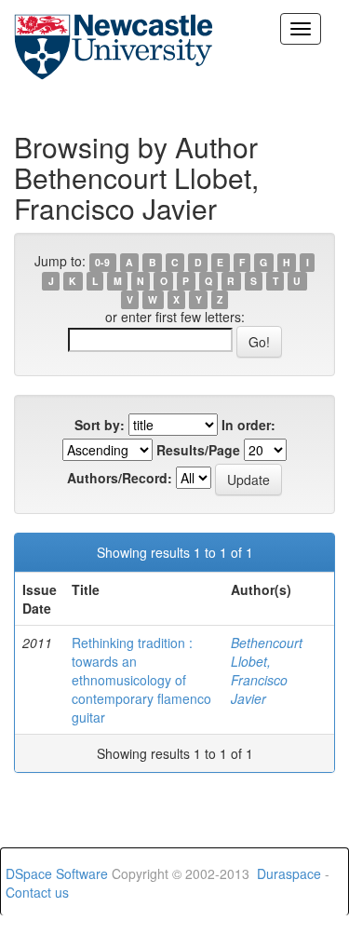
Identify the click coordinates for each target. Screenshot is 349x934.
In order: (248, 424)
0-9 (102, 262)
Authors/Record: (119, 477)
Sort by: (99, 424)
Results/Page (198, 449)
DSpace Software (57, 873)
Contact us (37, 892)
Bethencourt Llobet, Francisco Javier (266, 670)
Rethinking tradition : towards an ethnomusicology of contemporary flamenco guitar (141, 679)
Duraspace (289, 873)
